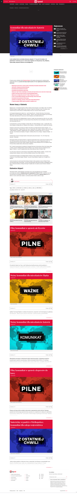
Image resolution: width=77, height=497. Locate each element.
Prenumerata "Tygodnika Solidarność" (16, 475)
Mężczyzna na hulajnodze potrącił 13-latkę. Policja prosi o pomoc (25, 95)
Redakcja (27, 477)
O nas (27, 474)
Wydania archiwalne (14, 478)
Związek (16, 4)
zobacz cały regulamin (59, 486)
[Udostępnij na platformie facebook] (49, 184)
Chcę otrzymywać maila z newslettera (58, 479)
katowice (14, 187)
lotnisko (30, 187)
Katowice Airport (26, 80)
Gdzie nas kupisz (13, 477)
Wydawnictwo (28, 475)
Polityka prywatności (12, 490)
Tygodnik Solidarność (33, 4)
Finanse (26, 4)
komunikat (25, 187)
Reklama (27, 480)
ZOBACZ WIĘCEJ (38, 187)
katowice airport (19, 187)
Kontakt (27, 478)
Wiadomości (12, 4)
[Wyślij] (66, 477)
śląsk (33, 187)
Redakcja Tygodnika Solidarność (15, 474)
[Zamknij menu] (1, 1)
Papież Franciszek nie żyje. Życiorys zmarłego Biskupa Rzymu (24, 93)
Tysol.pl (66, 490)
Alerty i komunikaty (46, 4)
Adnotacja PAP (13, 480)
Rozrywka (53, 4)
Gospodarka (21, 4)
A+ (5, 1)
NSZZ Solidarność (12, 1)
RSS (24, 490)
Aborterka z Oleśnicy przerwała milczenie (20, 87)
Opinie (57, 4)
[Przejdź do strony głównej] (37, 1)
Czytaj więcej (63, 48)
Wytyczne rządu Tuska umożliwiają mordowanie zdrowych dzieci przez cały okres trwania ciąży (31, 92)
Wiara (40, 4)
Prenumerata (61, 4)
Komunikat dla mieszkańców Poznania (20, 88)
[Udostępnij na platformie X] (51, 184)
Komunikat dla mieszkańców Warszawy (20, 90)
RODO (17, 490)
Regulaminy (21, 490)
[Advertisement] (38, 17)
